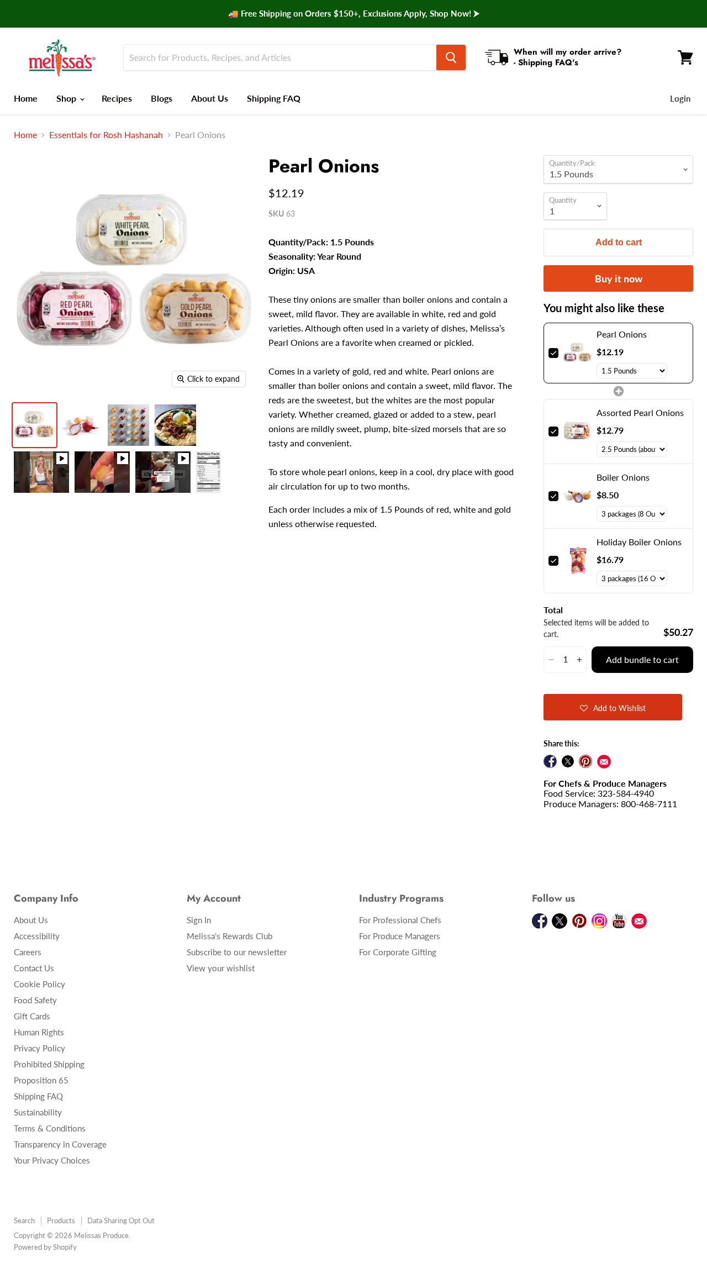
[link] (577, 353)
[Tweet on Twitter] (567, 761)
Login (680, 98)
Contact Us (34, 968)
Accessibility (37, 936)
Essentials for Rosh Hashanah (106, 135)
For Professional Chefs (400, 920)
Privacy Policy (39, 1048)
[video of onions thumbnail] (163, 472)
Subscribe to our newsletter (237, 952)
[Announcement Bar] (353, 14)
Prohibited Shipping (49, 1064)
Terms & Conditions (50, 1128)
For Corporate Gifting (397, 952)
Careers (27, 952)
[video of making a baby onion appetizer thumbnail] (102, 472)
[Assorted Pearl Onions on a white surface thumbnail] (81, 425)
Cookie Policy (39, 984)
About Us (209, 98)
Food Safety (35, 1000)
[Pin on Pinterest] (585, 761)
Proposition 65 (41, 1080)
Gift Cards (32, 1016)
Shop (67, 98)
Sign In (199, 920)
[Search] (451, 57)
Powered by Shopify (45, 1247)
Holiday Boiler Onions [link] (639, 541)
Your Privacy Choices (52, 1160)
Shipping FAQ (273, 98)
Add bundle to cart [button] (642, 659)
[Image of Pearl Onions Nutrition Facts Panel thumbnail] (208, 472)
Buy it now (618, 278)
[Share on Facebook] (550, 761)
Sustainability (38, 1112)
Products (61, 1220)
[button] (551, 659)
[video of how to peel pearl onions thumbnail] (41, 472)
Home (26, 98)
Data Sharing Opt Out (121, 1220)
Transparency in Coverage (60, 1144)
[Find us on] (604, 761)
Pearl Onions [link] (622, 334)
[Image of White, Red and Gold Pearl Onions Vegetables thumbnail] (34, 425)
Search (24, 1220)
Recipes (117, 98)
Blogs (161, 98)
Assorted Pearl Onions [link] (640, 412)
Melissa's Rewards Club (229, 936)
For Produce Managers (399, 936)
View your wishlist (221, 968)
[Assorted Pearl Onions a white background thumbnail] (128, 425)
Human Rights (39, 1032)
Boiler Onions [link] (623, 477)
